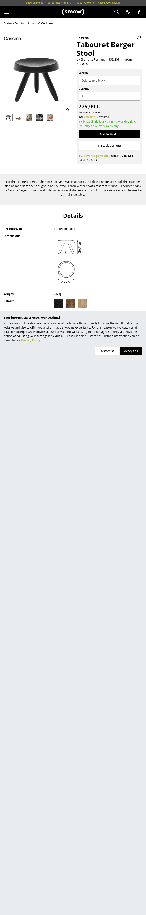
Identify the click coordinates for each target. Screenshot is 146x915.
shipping (89, 116)
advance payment (96, 156)
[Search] (116, 12)
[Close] (141, 3)
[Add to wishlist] (138, 38)
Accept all (131, 351)
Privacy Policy (30, 340)
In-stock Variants (109, 145)
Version (83, 73)
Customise (107, 351)
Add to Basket (109, 134)
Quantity (84, 88)
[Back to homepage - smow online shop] (73, 12)
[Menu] (7, 11)
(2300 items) (42, 23)
